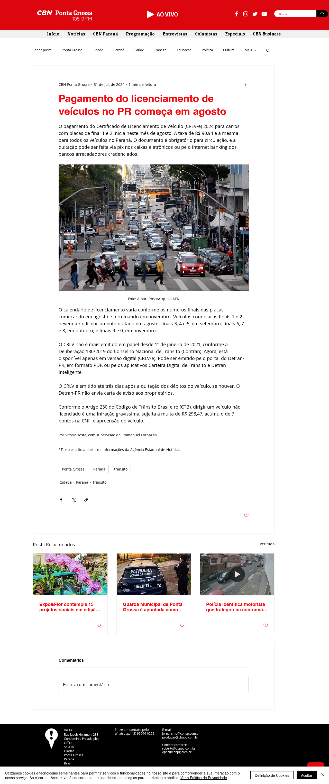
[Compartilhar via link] (86, 499)
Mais (248, 50)
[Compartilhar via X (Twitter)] (73, 499)
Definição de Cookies (272, 775)
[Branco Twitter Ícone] (255, 14)
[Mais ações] (246, 84)
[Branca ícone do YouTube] (264, 14)
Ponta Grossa (72, 50)
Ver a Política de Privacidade (203, 777)
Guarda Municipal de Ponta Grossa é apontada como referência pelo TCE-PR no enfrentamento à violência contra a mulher (152, 607)
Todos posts (42, 50)
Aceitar (306, 775)
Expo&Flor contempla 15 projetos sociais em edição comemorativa (68, 607)
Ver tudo (267, 543)
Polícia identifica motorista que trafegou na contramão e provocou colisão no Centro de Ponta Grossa (236, 607)
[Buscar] (322, 13)
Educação (184, 50)
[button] (268, 50)
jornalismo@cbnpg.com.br (181, 733)
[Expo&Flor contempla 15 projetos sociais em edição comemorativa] (70, 574)
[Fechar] (323, 775)
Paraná (118, 50)
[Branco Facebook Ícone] (236, 14)
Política (207, 50)
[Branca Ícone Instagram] (245, 14)
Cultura (228, 50)
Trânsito (160, 50)
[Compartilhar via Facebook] (61, 499)
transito (120, 469)
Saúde (139, 50)
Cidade (98, 50)
